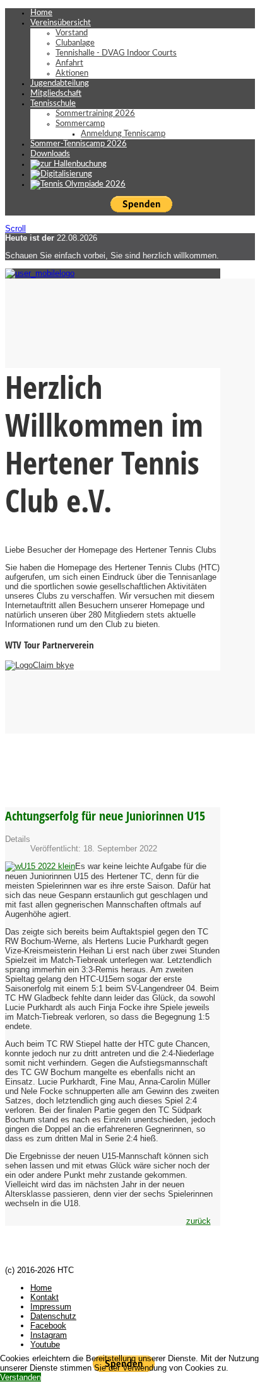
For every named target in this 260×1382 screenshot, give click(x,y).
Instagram (48, 1335)
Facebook (48, 1325)
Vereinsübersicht (60, 23)
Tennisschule (53, 104)
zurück (198, 1221)
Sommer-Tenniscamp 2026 (78, 144)
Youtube (45, 1344)
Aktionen (72, 73)
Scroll (15, 228)
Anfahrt (69, 63)
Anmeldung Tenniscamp (123, 134)
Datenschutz (53, 1316)
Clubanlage (75, 43)
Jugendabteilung (59, 83)
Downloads (50, 154)
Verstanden (20, 1377)
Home (41, 13)
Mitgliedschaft (55, 93)
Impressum (50, 1306)
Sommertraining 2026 (95, 114)
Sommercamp (80, 124)
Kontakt (44, 1297)
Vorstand (72, 33)
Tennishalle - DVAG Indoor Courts (116, 53)
